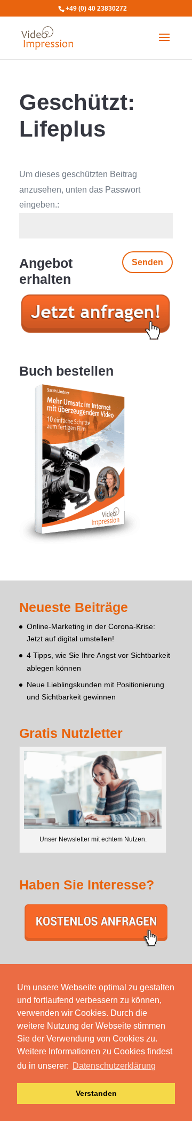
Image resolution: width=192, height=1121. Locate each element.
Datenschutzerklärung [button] (114, 1065)
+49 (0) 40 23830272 (96, 8)
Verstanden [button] (96, 1093)
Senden (147, 262)
